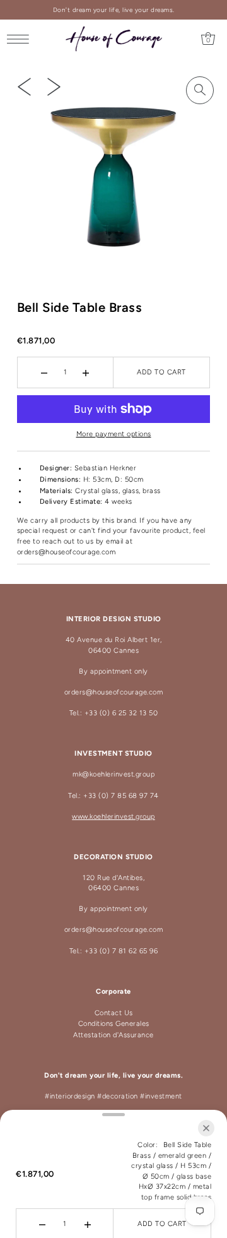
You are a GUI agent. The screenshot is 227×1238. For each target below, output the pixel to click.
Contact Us (114, 1013)
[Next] (54, 86)
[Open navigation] (21, 39)
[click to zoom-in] (200, 90)
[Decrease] (44, 372)
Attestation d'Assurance (113, 1035)
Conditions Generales (113, 1024)
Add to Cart (161, 372)
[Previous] (24, 86)
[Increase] (86, 372)
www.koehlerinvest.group (113, 816)
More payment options (113, 434)
